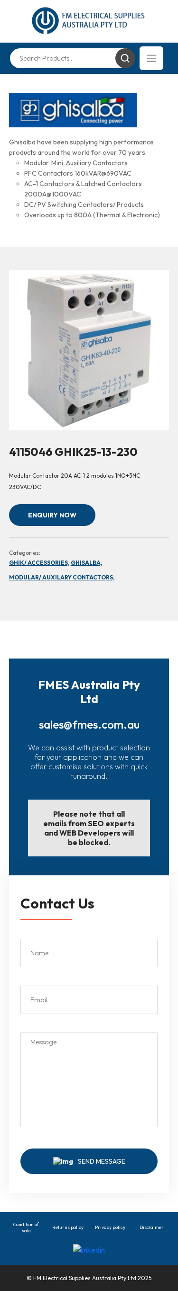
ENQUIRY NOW (52, 515)
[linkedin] (89, 1249)
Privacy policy (110, 1227)
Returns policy (68, 1227)
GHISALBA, (86, 562)
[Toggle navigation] (151, 58)
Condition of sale (26, 1227)
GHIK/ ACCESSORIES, (39, 562)
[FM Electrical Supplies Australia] (89, 21)
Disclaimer (152, 1227)
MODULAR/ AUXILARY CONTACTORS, (61, 577)
